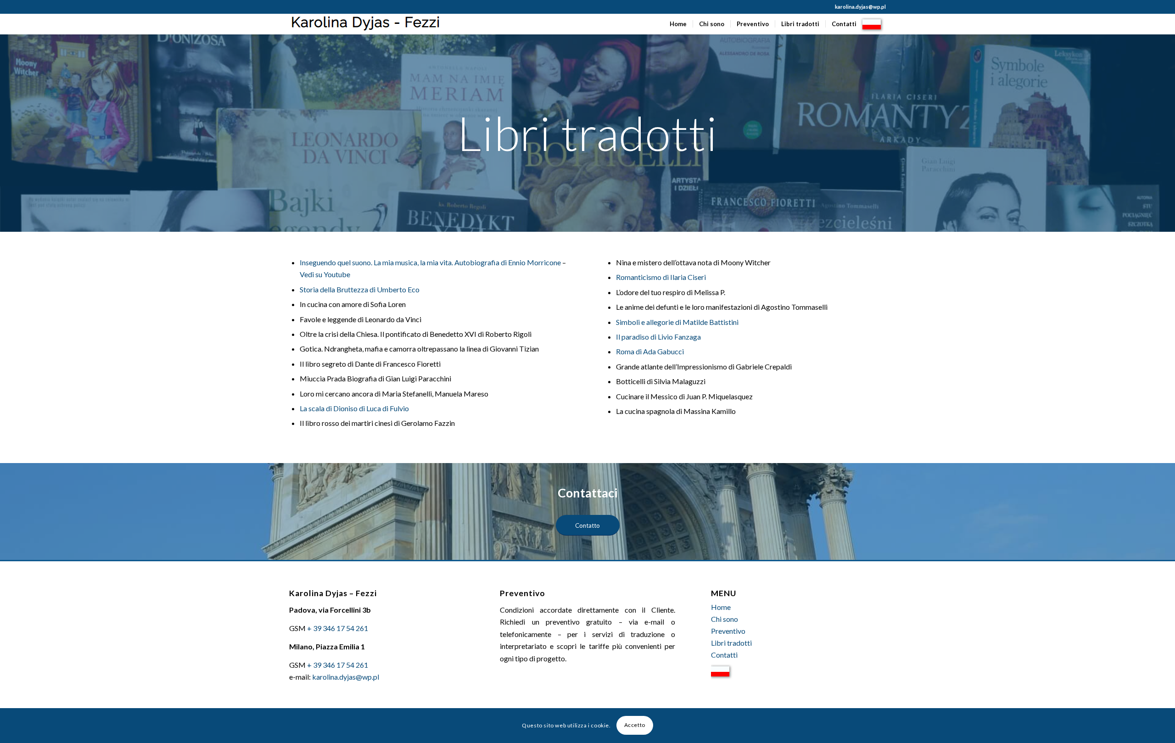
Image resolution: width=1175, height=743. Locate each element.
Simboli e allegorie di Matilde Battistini (677, 322)
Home (721, 607)
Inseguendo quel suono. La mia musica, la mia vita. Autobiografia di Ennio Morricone (430, 262)
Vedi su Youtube (325, 274)
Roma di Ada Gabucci (650, 351)
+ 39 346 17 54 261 (337, 628)
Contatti (724, 654)
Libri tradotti (731, 642)
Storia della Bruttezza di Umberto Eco (360, 289)
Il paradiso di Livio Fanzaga (658, 336)
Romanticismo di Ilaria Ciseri (661, 277)
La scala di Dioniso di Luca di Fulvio (354, 408)
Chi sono (724, 619)
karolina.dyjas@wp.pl (860, 7)
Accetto (634, 725)
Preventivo (728, 630)
